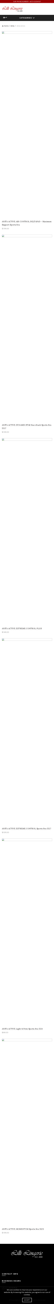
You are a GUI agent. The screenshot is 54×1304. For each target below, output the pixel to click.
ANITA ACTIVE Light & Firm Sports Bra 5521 (22, 1029)
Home (6, 26)
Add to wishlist (50, 33)
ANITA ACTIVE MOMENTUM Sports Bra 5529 (23, 1229)
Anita (12, 26)
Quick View (50, 38)
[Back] (5, 17)
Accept (27, 1300)
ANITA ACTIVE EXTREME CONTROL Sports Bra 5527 (26, 828)
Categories (25, 18)
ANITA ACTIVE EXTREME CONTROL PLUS (22, 628)
